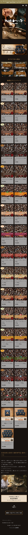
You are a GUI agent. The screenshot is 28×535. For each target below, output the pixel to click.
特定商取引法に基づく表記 (7, 522)
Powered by (12, 527)
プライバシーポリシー (6, 520)
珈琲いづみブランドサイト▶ (14, 513)
